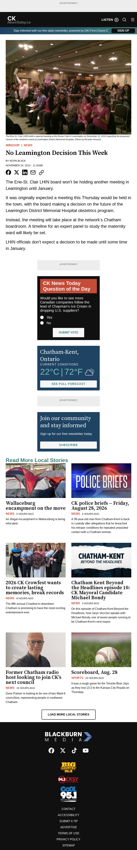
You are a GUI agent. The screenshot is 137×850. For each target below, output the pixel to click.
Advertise (68, 827)
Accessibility (68, 815)
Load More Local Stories (68, 714)
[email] (33, 172)
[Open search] (124, 19)
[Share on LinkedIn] (24, 172)
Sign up (123, 30)
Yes (49, 317)
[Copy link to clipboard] (41, 172)
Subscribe (68, 445)
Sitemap (68, 845)
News (28, 145)
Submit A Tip (68, 821)
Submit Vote (68, 332)
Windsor (13, 145)
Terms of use (68, 833)
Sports (77, 677)
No (49, 323)
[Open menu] (132, 19)
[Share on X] (16, 172)
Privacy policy (68, 839)
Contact (68, 809)
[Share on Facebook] (8, 172)
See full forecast (68, 383)
